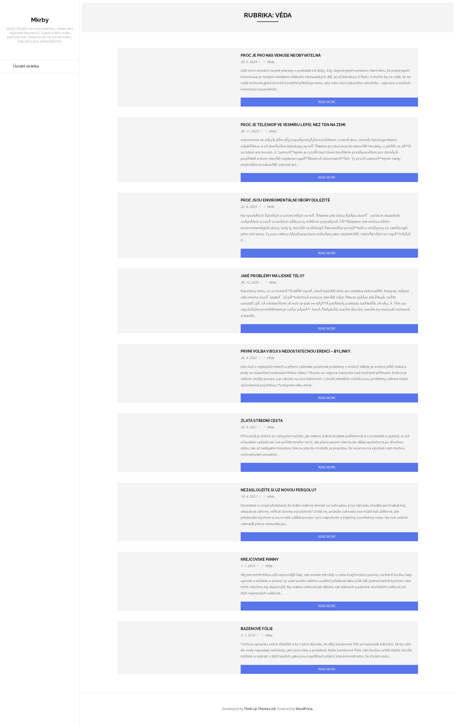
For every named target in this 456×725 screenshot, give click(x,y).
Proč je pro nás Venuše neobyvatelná (281, 55)
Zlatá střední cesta (262, 421)
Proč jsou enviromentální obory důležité (285, 200)
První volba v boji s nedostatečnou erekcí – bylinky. (296, 351)
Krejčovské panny (260, 559)
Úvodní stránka (26, 66)
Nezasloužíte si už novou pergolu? (278, 490)
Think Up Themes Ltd (260, 709)
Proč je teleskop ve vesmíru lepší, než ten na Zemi (293, 125)
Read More (326, 102)
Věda (270, 62)
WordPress (304, 709)
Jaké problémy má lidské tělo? (272, 276)
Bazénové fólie (257, 629)
